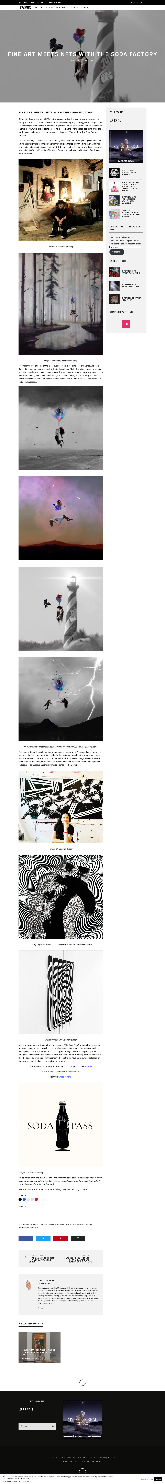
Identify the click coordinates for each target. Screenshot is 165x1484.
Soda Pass (34, 1228)
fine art (36, 1224)
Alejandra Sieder (25, 1224)
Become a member (57, 2)
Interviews (47, 7)
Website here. (65, 1077)
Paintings (89, 1224)
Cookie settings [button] (147, 1479)
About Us (35, 2)
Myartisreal (75, 60)
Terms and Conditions (64, 1458)
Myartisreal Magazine (64, 1224)
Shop (86, 7)
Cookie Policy (87, 1458)
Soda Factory (24, 1228)
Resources (62, 7)
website (88, 1066)
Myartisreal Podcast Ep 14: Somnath (129, 172)
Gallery (44, 2)
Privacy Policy (107, 1458)
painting (81, 1224)
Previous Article (39, 1255)
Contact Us (24, 2)
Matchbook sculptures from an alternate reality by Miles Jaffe (78, 1260)
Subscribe (116, 252)
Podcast (75, 7)
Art (37, 7)
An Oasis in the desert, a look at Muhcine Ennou (42, 1260)
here (52, 1189)
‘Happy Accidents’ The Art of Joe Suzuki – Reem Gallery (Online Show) (131, 186)
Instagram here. (73, 1071)
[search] (53, 1426)
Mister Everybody (47, 1224)
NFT (75, 1224)
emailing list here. (79, 1189)
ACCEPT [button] (158, 1479)
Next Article (84, 1255)
